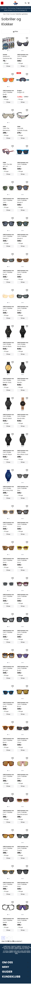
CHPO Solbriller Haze (22, 885)
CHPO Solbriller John (7, 201)
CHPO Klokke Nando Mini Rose (21, 417)
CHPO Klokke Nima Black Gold (22, 453)
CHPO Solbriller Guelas (7, 849)
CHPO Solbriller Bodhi (7, 93)
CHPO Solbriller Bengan (22, 633)
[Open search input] (25, 3)
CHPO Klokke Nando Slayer (7, 453)
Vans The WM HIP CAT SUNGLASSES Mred (7, 165)
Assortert (12, 14)
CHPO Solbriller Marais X (22, 201)
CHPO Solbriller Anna (7, 525)
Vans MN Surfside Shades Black (22, 129)
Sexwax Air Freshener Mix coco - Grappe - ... (8, 57)
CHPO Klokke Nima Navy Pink (8, 489)
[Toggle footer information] (28, 962)
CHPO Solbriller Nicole (7, 273)
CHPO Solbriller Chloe (22, 741)
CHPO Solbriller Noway (22, 57)
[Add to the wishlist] (13, 38)
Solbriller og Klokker (22, 14)
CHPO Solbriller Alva (22, 489)
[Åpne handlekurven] (28, 3)
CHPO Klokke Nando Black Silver (21, 345)
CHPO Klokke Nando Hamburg (21, 381)
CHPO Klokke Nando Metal (7, 417)
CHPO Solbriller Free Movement (22, 813)
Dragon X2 (20, 92)
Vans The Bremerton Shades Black (7, 129)
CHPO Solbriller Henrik (7, 921)
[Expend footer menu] (28, 967)
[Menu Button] (2, 3)
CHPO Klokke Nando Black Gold (7, 345)
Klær (8, 14)
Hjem (4, 14)
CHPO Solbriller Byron (7, 741)
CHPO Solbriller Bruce (22, 165)
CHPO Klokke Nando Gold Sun (7, 381)
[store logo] (15, 3)
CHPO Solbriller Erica (7, 777)
